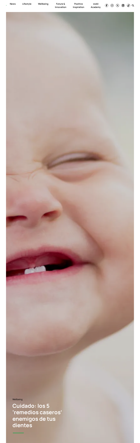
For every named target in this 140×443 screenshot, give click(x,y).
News (13, 3)
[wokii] (6, 5)
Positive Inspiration (78, 5)
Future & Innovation (60, 5)
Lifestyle (26, 3)
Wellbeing (43, 3)
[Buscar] (133, 5)
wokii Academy (96, 5)
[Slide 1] (18, 433)
